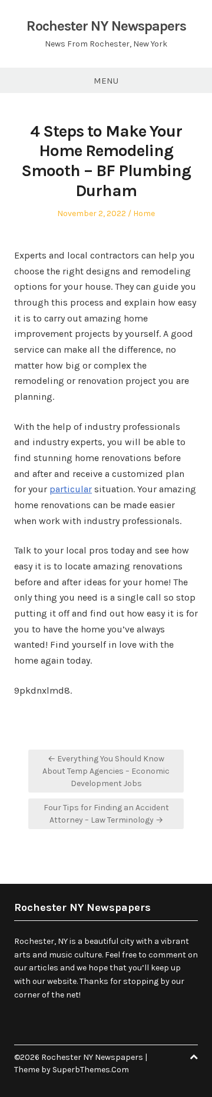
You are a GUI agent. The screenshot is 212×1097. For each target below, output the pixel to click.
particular (70, 489)
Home (144, 213)
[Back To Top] (194, 1057)
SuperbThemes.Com (90, 1070)
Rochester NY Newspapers (106, 26)
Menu (106, 80)
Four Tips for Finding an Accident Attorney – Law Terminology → (106, 814)
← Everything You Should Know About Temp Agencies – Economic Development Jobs (106, 771)
